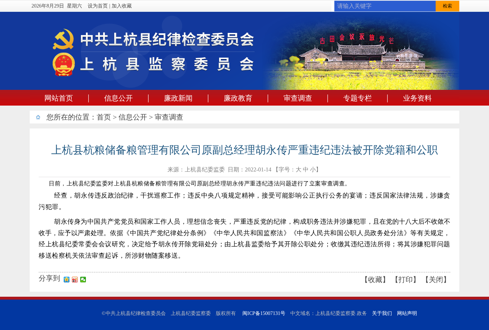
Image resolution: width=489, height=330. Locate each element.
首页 (104, 117)
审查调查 (169, 117)
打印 (405, 279)
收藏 (375, 279)
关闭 (436, 279)
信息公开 (132, 117)
